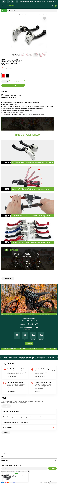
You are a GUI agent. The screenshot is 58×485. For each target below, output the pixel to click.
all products (8, 14)
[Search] (9, 10)
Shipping (3, 68)
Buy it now (13, 85)
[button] (2, 6)
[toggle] (55, 91)
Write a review (8, 278)
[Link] (15, 372)
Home (2, 14)
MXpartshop (45, 482)
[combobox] (34, 10)
